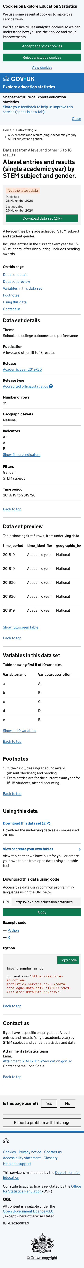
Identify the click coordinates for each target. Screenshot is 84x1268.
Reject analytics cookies (42, 57)
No (70, 1103)
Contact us (12, 309)
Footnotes (11, 295)
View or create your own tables (28, 849)
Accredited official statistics (28, 386)
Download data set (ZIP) (42, 218)
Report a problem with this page (42, 1122)
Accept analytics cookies (42, 46)
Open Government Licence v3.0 (28, 1211)
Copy (42, 912)
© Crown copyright (42, 1257)
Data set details (15, 274)
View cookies (42, 67)
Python (13, 930)
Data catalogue (26, 130)
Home (7, 130)
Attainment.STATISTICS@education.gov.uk (37, 1061)
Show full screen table (20, 627)
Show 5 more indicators (21, 454)
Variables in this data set (22, 288)
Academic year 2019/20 (22, 369)
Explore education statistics (29, 87)
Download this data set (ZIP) (26, 823)
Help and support (17, 1163)
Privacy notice (30, 1152)
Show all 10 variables (19, 730)
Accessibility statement (22, 1158)
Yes (51, 1103)
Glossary (51, 1158)
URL (6, 902)
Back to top (12, 509)
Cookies (9, 1152)
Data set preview (16, 281)
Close (76, 118)
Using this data (15, 302)
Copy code (68, 960)
